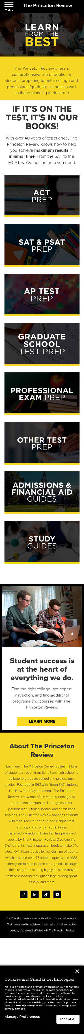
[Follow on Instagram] (24, 894)
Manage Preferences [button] (22, 1017)
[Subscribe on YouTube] (57, 894)
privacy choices (14, 1009)
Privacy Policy (25, 1005)
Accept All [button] (68, 1019)
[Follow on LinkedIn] (35, 894)
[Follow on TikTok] (46, 894)
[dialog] (42, 1000)
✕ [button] (77, 972)
